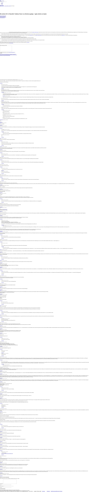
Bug (0, 55)
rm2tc (0, 122)
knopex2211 (1, 231)
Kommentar (1, 483)
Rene (0, 138)
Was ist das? (28, 42)
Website (1, 487)
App (1, 3)
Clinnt (0, 305)
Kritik (6, 55)
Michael (1, 260)
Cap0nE (1, 146)
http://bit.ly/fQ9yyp (5, 209)
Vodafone (9, 55)
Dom (0, 287)
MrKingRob (1, 119)
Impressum (43, 491)
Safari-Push (52, 491)
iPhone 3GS (2, 55)
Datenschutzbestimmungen (11, 52)
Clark (0, 290)
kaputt (4, 55)
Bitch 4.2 (1, 249)
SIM (7, 55)
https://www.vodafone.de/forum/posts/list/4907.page (7, 453)
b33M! (0, 267)
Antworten (1, 83)
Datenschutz (48, 491)
